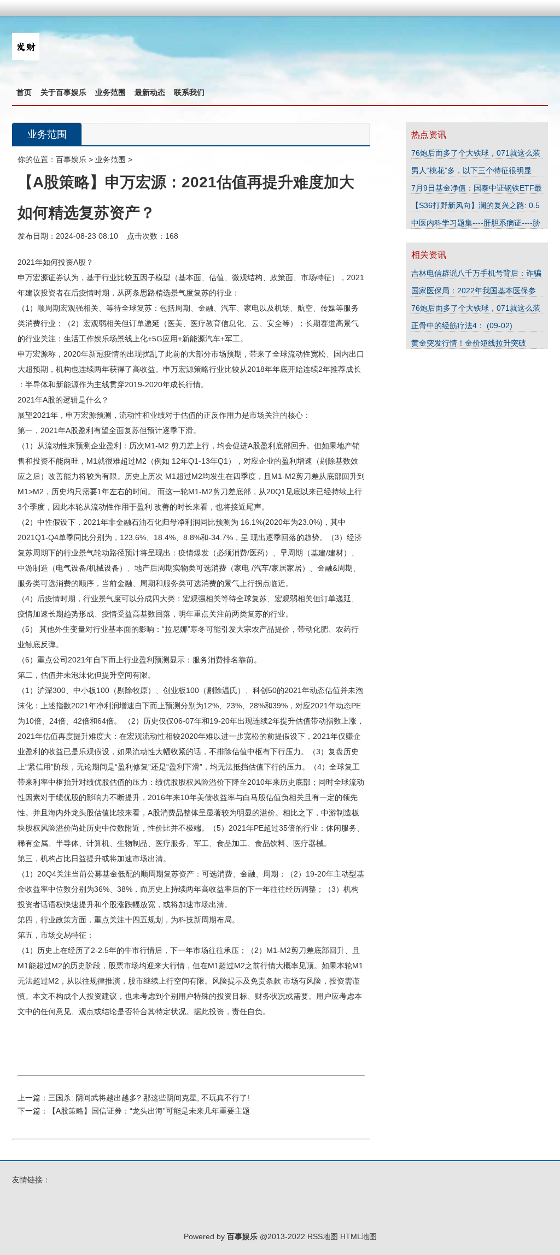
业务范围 (110, 92)
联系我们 (189, 92)
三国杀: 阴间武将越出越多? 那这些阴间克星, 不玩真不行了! (148, 1097)
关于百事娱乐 (63, 92)
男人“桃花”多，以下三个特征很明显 (471, 170)
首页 (24, 92)
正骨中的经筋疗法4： (449, 325)
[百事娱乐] (25, 57)
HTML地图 (358, 1236)
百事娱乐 (71, 159)
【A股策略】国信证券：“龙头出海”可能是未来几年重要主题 (149, 1110)
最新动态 (150, 92)
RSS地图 (322, 1236)
